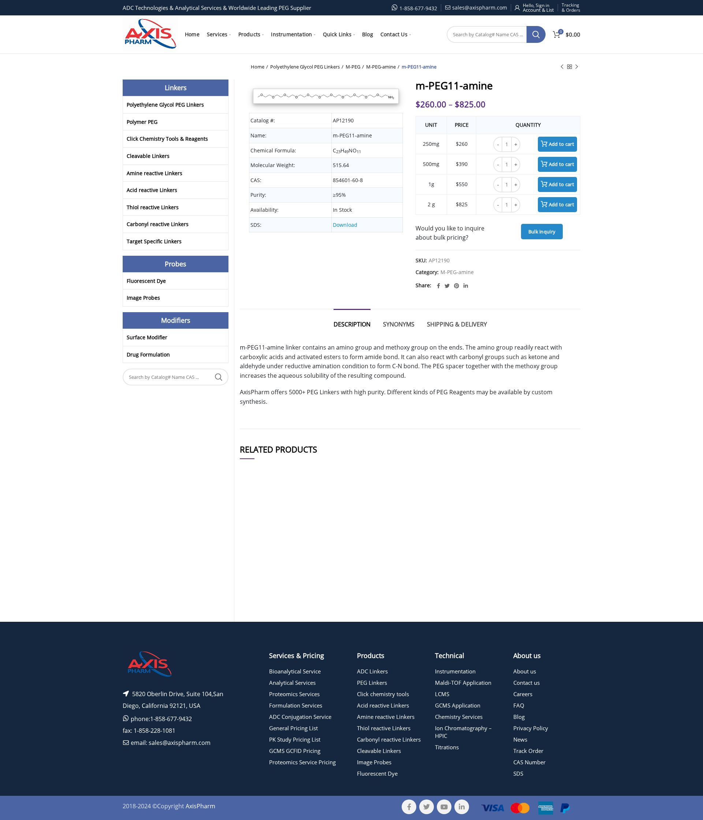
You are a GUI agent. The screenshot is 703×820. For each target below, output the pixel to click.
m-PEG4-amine (311, 537)
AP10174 (254, 591)
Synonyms (398, 324)
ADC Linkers (372, 671)
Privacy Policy (530, 728)
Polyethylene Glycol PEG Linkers (305, 66)
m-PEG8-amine (311, 591)
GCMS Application (457, 705)
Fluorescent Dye (146, 280)
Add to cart (561, 144)
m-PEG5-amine (311, 627)
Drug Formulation (148, 354)
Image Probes (143, 297)
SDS (518, 773)
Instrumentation (455, 671)
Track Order (528, 750)
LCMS (442, 694)
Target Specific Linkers (154, 241)
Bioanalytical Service (295, 671)
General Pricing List (293, 728)
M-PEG (353, 66)
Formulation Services (295, 705)
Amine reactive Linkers (154, 173)
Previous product (562, 66)
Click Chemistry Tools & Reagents (167, 138)
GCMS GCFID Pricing (294, 750)
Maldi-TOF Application (463, 682)
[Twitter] (447, 286)
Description (352, 324)
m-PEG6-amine (311, 555)
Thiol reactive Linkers (153, 207)
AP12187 (254, 555)
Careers (522, 694)
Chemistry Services (459, 716)
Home (257, 66)
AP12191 (254, 609)
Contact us (526, 682)
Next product (576, 66)
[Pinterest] (456, 286)
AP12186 (254, 627)
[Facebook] (438, 286)
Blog (519, 716)
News (520, 739)
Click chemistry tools (383, 694)
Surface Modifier (147, 337)
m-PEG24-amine (311, 573)
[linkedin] (465, 286)
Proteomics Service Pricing (302, 762)
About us (524, 671)
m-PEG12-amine (311, 609)
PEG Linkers (372, 682)
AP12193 (254, 573)
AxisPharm (200, 806)
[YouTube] (444, 806)
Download (345, 224)
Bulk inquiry (542, 231)
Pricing (559, 537)
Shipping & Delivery (457, 324)
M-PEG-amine (381, 66)
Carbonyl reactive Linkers (158, 224)
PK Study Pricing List (294, 739)
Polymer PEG (142, 121)
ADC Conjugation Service (300, 716)
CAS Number (529, 762)
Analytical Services (292, 682)
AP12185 (254, 537)
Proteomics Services (294, 694)
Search (536, 34)
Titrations (447, 747)
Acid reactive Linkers (152, 189)
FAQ (518, 705)
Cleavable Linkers (148, 155)
